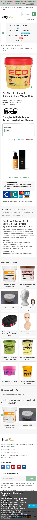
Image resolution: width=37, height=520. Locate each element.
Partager (13, 139)
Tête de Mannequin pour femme (27, 333)
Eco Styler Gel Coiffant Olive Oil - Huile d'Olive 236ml (9, 358)
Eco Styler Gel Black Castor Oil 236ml (27, 358)
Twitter (8, 467)
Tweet (22, 139)
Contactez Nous (28, 7)
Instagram (24, 467)
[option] (9, 417)
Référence (5, 102)
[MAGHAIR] (8, 16)
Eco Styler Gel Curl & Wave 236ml (9, 382)
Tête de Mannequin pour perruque (27, 309)
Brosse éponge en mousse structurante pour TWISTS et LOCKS (9, 334)
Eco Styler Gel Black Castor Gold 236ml (27, 382)
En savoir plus (30, 3)
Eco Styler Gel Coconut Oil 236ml (27, 285)
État (3, 104)
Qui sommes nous (16, 7)
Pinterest (30, 139)
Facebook (3, 467)
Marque (4, 100)
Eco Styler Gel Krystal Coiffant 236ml (9, 285)
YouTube (13, 467)
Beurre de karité (9, 308)
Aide (3, 9)
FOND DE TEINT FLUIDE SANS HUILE (18, 177)
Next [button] (35, 415)
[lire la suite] (11, 446)
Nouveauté (5, 7)
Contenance (7, 127)
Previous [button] (1, 415)
